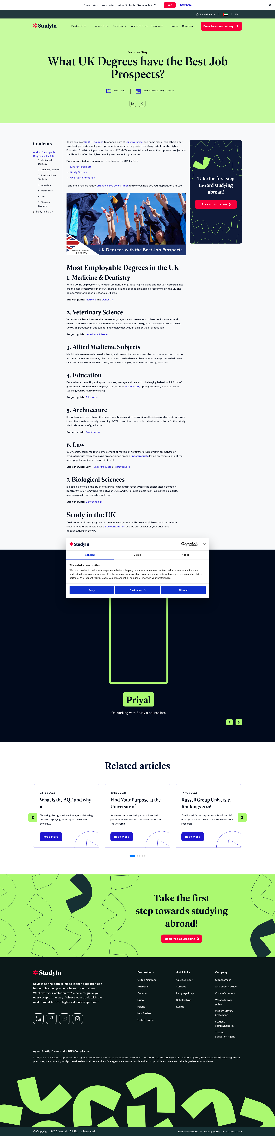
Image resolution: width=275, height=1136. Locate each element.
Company (187, 26)
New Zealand (145, 1013)
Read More (50, 837)
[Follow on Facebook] (51, 1018)
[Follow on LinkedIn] (38, 1018)
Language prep (139, 26)
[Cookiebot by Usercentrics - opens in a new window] (183, 544)
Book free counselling (218, 26)
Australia (143, 986)
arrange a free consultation (113, 185)
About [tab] (185, 554)
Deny (92, 590)
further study (132, 386)
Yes (170, 5)
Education (92, 397)
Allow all (183, 590)
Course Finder (184, 980)
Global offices (223, 980)
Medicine (91, 299)
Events (175, 26)
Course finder (101, 26)
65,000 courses (93, 142)
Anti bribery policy (226, 986)
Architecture (93, 432)
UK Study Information (82, 177)
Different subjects (80, 166)
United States (146, 1020)
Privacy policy (212, 1131)
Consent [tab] (90, 554)
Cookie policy (234, 1131)
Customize (136, 590)
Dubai (141, 1000)
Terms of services (188, 1131)
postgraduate (140, 456)
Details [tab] (137, 554)
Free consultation (214, 204)
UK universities (134, 142)
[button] (239, 723)
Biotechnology (94, 501)
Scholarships (183, 1000)
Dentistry (107, 299)
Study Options (78, 172)
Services (118, 26)
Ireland (141, 1006)
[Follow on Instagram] (77, 1018)
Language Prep (185, 993)
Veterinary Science (97, 334)
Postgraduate (122, 466)
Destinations (78, 26)
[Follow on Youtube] (64, 1018)
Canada (142, 993)
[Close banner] (204, 544)
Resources (157, 26)
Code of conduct (225, 993)
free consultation (115, 526)
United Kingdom (147, 980)
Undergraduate (102, 466)
